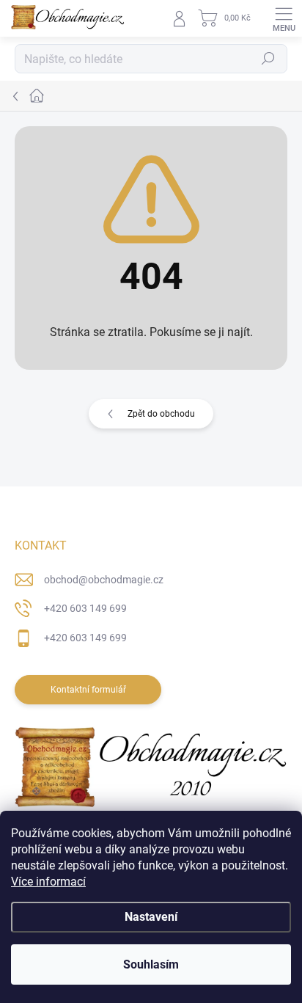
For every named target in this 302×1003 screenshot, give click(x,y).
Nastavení (151, 917)
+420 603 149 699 (85, 608)
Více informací (48, 882)
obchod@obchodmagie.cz (103, 580)
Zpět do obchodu (161, 414)
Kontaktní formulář (88, 690)
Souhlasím (151, 964)
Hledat (268, 59)
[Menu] (283, 18)
